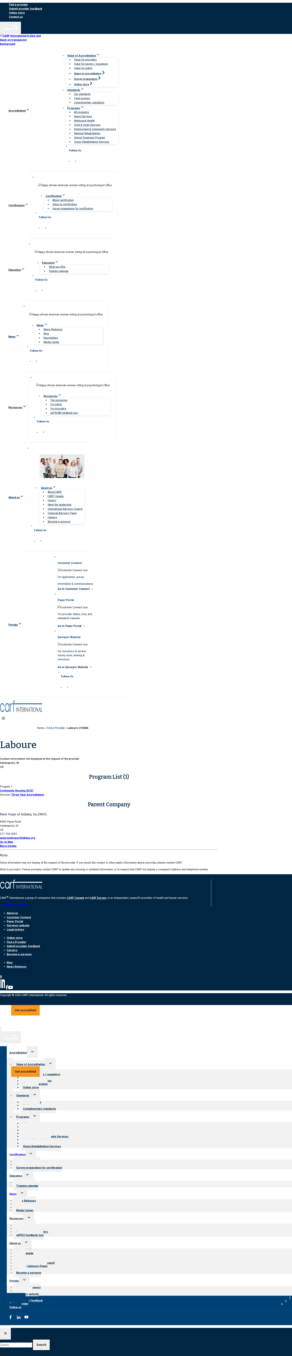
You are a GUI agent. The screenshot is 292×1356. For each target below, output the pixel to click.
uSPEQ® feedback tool (64, 413)
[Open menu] (3, 718)
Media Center (51, 342)
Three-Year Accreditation (27, 794)
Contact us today (15, 904)
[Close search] (5, 1334)
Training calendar (59, 271)
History (52, 500)
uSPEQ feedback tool (29, 1235)
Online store (17, 12)
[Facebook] (6, 988)
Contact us (16, 16)
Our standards (82, 94)
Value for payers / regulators (91, 64)
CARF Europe (98, 898)
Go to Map (6, 842)
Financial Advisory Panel (62, 513)
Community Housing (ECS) (16, 790)
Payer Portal (15, 921)
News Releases (52, 329)
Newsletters (50, 337)
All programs (81, 112)
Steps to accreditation (87, 73)
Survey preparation (86, 79)
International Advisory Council (65, 509)
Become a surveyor (59, 521)
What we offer (57, 266)
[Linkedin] (2, 988)
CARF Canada (56, 496)
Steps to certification (64, 204)
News (13, 1194)
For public (56, 404)
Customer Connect (19, 917)
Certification (17, 1154)
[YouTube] (10, 988)
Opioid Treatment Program (89, 137)
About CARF (55, 492)
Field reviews (82, 98)
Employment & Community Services (95, 129)
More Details (8, 846)
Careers (52, 517)
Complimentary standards (89, 102)
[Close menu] (0, 1028)
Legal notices (15, 929)
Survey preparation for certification (72, 208)
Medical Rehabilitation (87, 133)
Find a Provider (56, 728)
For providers (58, 408)
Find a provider (18, 4)
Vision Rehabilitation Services (91, 141)
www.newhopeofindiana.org (17, 838)
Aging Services (83, 116)
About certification (63, 200)
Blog (46, 333)
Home (40, 728)
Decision (5, 794)
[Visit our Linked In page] (69, 160)
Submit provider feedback (25, 8)
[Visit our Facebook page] (75, 160)
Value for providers (85, 59)
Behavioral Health (84, 120)
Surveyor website (18, 925)
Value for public (83, 68)
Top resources (58, 400)
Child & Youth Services (87, 125)
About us (12, 913)
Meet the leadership (59, 504)
